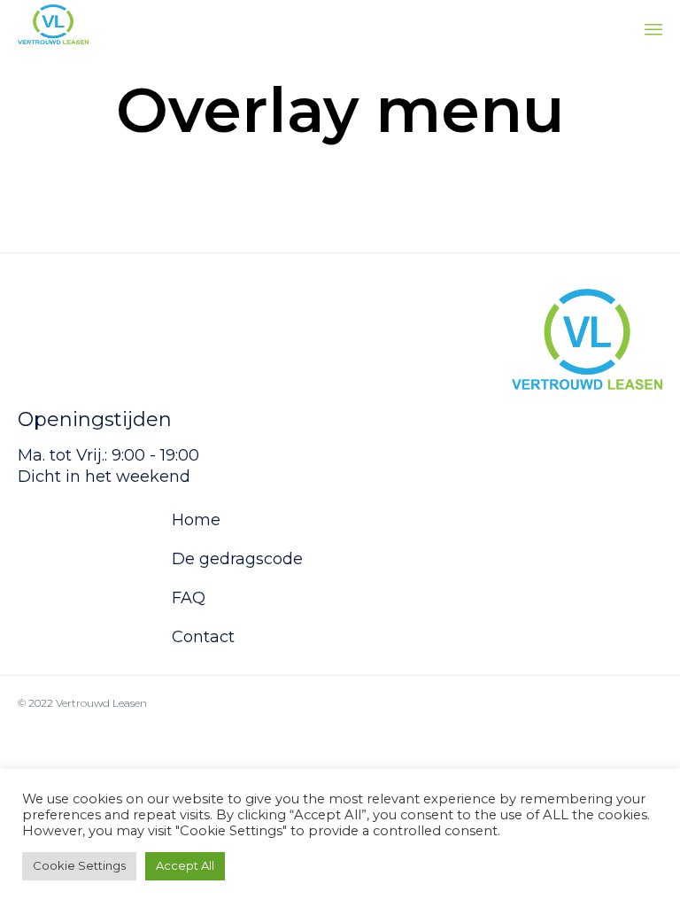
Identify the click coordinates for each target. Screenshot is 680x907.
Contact (203, 637)
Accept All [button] (185, 865)
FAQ (188, 598)
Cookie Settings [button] (79, 865)
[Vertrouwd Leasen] (53, 24)
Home (196, 520)
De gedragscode (237, 559)
